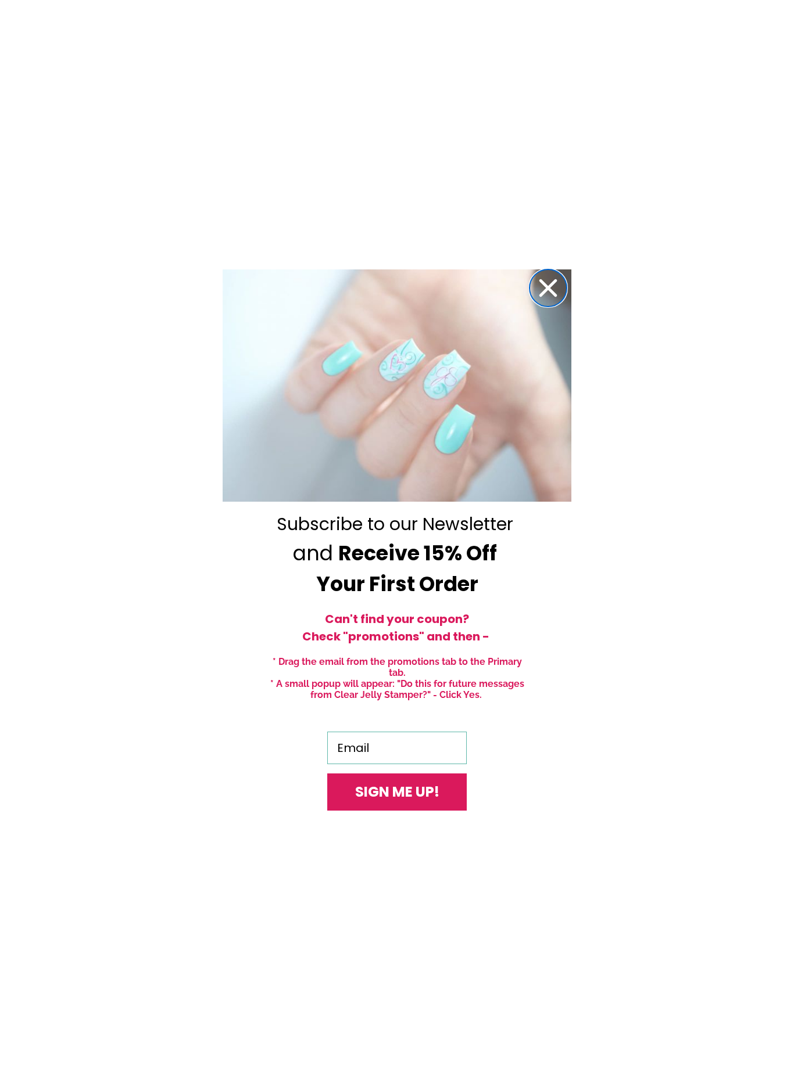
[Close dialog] (548, 288)
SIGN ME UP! (397, 791)
